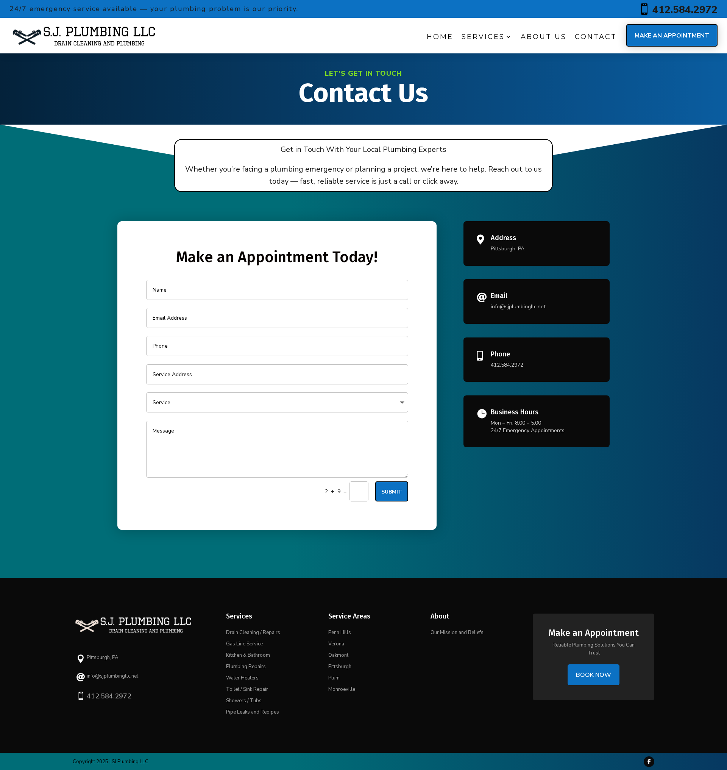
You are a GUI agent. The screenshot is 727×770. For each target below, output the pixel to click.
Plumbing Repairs (246, 666)
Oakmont (338, 655)
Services (483, 37)
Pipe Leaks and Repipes (252, 712)
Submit (391, 491)
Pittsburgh (339, 666)
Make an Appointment (672, 35)
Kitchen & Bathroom (248, 655)
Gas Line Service (244, 643)
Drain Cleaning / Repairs (253, 632)
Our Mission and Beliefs (457, 632)
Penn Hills (339, 632)
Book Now (593, 675)
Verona (336, 643)
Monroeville (341, 689)
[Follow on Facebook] (649, 761)
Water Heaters (242, 678)
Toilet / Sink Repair (247, 689)
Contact (596, 37)
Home (440, 37)
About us (543, 37)
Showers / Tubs (244, 700)
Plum (334, 678)
